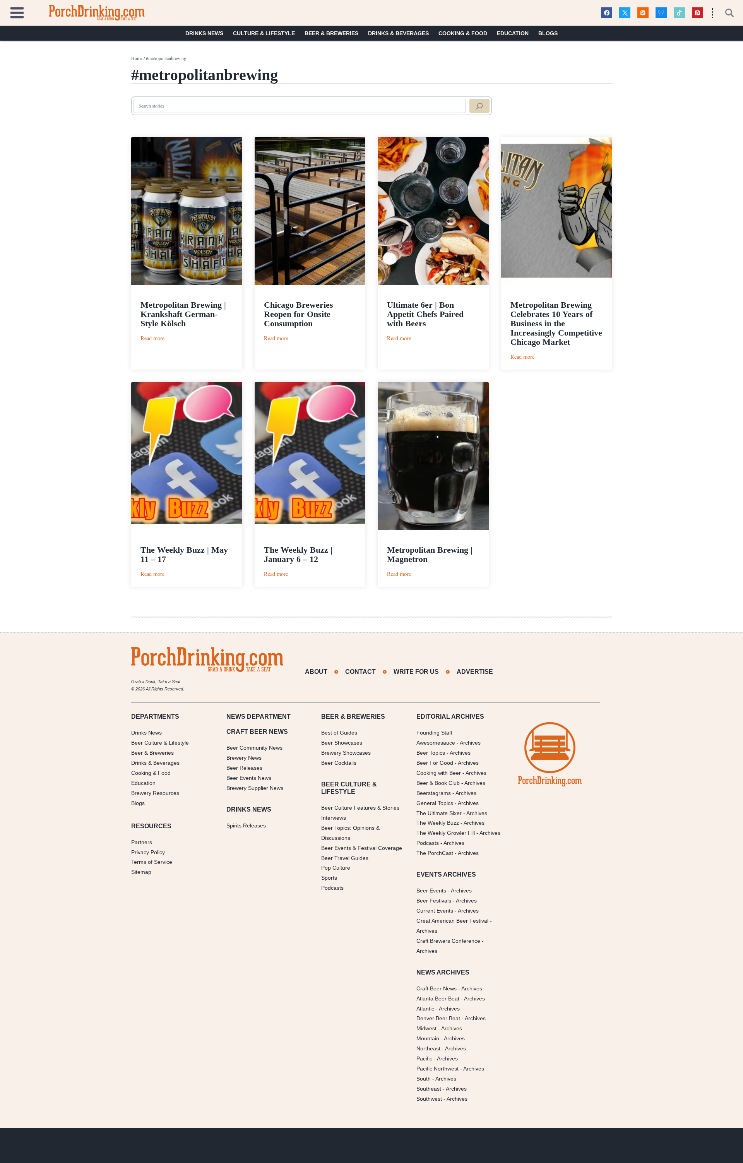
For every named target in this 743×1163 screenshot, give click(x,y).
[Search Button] (725, 13)
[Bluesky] (661, 13)
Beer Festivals (433, 901)
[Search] (479, 106)
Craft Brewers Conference (448, 941)
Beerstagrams (433, 793)
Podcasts (332, 888)
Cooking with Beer (438, 773)
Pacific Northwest (437, 1068)
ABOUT (316, 671)
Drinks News (204, 33)
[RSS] (643, 13)
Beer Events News (248, 778)
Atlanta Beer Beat (437, 998)
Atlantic (425, 1008)
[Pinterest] (697, 13)
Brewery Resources (155, 793)
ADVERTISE (475, 671)
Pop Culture (335, 868)
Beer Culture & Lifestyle (160, 743)
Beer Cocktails (338, 763)
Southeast (428, 1089)
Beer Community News (254, 748)
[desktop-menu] (17, 11)
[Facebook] (606, 13)
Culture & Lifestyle (264, 33)
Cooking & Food (462, 33)
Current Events (434, 911)
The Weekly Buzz (437, 823)
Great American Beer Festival (452, 921)
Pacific (424, 1058)
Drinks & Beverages (398, 33)
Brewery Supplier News (254, 788)
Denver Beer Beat (438, 1018)
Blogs (548, 33)
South (423, 1079)
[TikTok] (679, 13)
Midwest (426, 1028)
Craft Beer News (436, 988)
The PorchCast (434, 853)
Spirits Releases (246, 825)
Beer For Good (434, 763)
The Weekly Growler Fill (445, 833)
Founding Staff (434, 733)
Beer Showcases (341, 743)
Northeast (428, 1048)
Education (513, 33)
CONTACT (360, 671)
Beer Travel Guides (344, 858)
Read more (152, 338)
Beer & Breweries (331, 33)
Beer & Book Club (438, 783)
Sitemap (141, 872)
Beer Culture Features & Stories (360, 808)
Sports (329, 878)
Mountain (427, 1038)
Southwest (429, 1099)
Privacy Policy (148, 852)
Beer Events (431, 890)
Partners (141, 842)
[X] (624, 13)
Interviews (333, 818)
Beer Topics (430, 753)
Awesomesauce (435, 743)
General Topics (434, 803)
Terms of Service (151, 862)
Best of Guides (339, 733)
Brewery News (244, 758)
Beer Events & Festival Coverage (361, 848)
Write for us (416, 671)
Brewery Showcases (346, 753)
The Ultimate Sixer (439, 813)
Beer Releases (244, 768)
